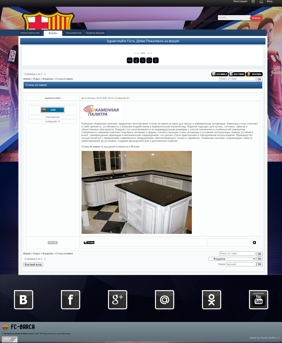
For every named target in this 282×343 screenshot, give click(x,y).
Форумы (53, 33)
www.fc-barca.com (30, 33)
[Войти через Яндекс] (143, 60)
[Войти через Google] (149, 60)
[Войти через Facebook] (136, 60)
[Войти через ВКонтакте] (130, 60)
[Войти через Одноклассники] (156, 60)
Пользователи (74, 33)
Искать (256, 18)
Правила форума (95, 33)
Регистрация (240, 1)
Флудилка (47, 79)
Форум (26, 79)
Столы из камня (64, 79)
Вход (269, 1)
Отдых (36, 79)
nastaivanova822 (53, 98)
